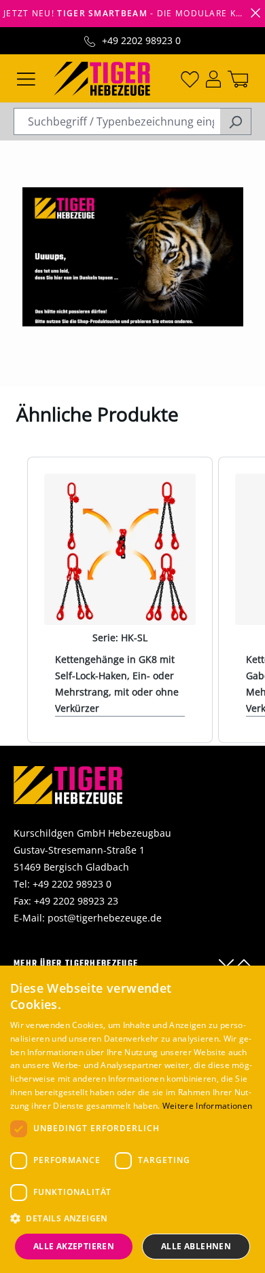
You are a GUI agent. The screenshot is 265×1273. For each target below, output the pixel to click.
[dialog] (132, 1119)
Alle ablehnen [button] (196, 1246)
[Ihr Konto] (213, 78)
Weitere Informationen (207, 1106)
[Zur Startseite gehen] (102, 77)
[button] (132, 1218)
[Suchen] (235, 121)
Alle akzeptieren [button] (73, 1246)
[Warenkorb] (237, 78)
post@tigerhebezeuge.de (105, 917)
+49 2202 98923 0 (141, 40)
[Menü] (26, 78)
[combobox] (117, 121)
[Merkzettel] (189, 78)
